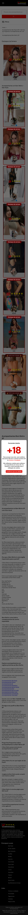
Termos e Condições (14, 460)
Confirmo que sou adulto (14, 471)
